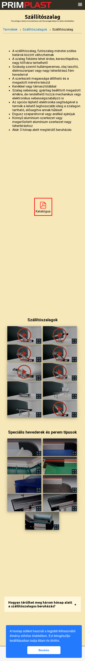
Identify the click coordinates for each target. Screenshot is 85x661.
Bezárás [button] (44, 650)
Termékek (10, 29)
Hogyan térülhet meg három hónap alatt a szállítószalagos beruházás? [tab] (40, 604)
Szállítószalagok (35, 29)
